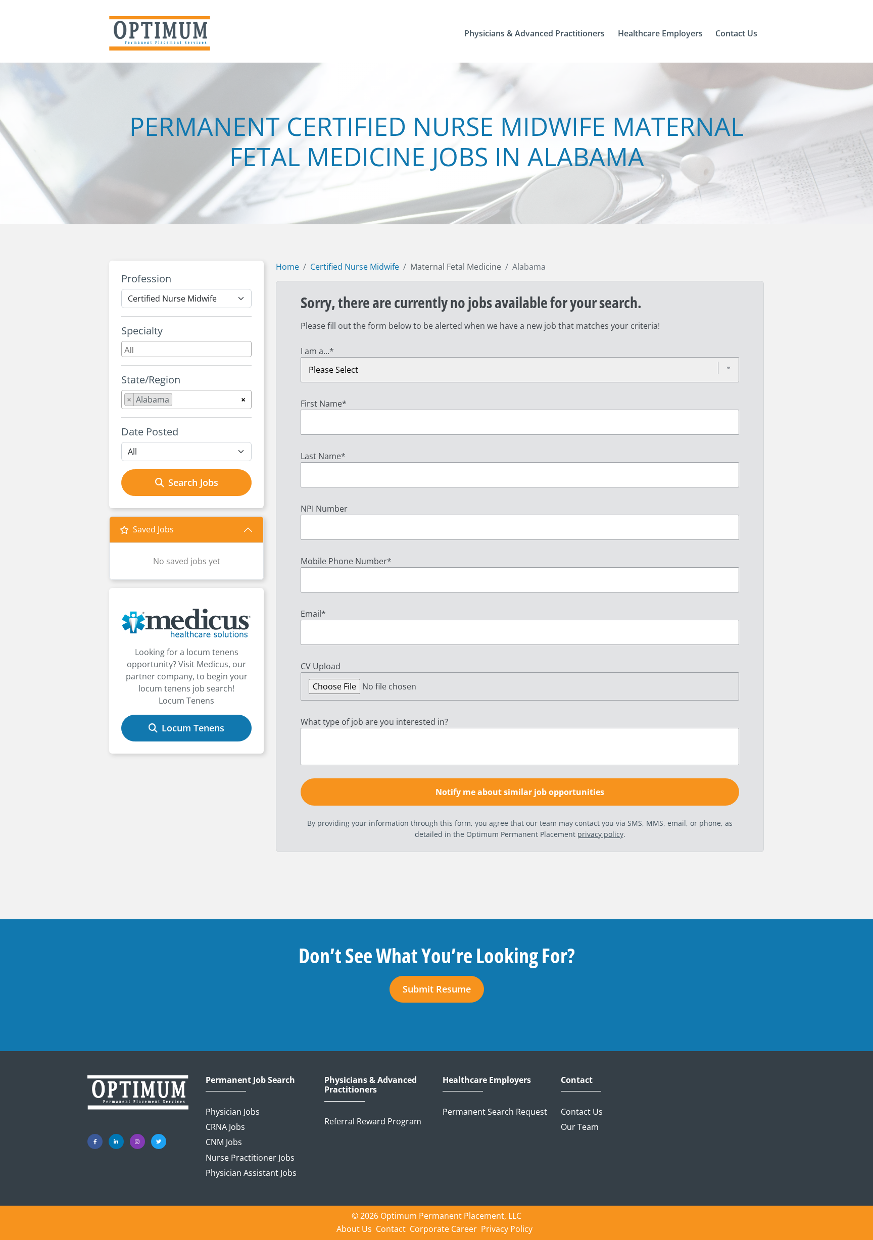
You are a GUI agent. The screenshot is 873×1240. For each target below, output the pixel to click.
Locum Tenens (193, 728)
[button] (534, 33)
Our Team (580, 1126)
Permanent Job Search (250, 1080)
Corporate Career (443, 1228)
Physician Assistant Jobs (251, 1172)
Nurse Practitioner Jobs (250, 1157)
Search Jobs (193, 482)
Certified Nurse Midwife (354, 266)
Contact (577, 1080)
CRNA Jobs (225, 1126)
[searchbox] (187, 349)
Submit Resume (437, 989)
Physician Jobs (233, 1111)
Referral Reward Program (372, 1121)
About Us (354, 1228)
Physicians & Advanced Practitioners (370, 1085)
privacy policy (600, 834)
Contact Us (582, 1111)
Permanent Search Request (495, 1111)
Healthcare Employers (487, 1080)
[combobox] (186, 349)
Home (287, 266)
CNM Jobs (224, 1142)
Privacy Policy (506, 1228)
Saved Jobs (153, 529)
